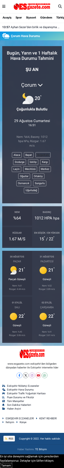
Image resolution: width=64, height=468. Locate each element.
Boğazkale (43, 155)
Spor (19, 17)
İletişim (10, 422)
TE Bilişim (41, 449)
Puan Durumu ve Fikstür (20, 397)
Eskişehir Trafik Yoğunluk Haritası (26, 393)
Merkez (45, 169)
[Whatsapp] (44, 375)
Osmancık (23, 183)
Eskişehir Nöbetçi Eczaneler (23, 385)
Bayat (28, 155)
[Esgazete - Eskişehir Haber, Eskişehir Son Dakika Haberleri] (32, 6)
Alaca (17, 155)
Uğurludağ (31, 190)
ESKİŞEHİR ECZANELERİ (20, 418)
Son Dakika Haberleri (19, 404)
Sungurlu (40, 183)
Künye (23, 422)
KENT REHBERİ (48, 418)
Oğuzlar (24, 176)
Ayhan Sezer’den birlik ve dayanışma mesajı (32, 27)
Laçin (16, 169)
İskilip (33, 162)
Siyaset (31, 17)
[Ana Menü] (3, 6)
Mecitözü (30, 169)
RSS (10, 438)
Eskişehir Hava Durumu (20, 389)
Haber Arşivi (14, 408)
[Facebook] (19, 375)
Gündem (46, 17)
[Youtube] (38, 375)
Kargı (45, 162)
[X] (26, 375)
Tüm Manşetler (15, 401)
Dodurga (19, 162)
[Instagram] (32, 375)
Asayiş (7, 17)
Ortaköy (38, 176)
